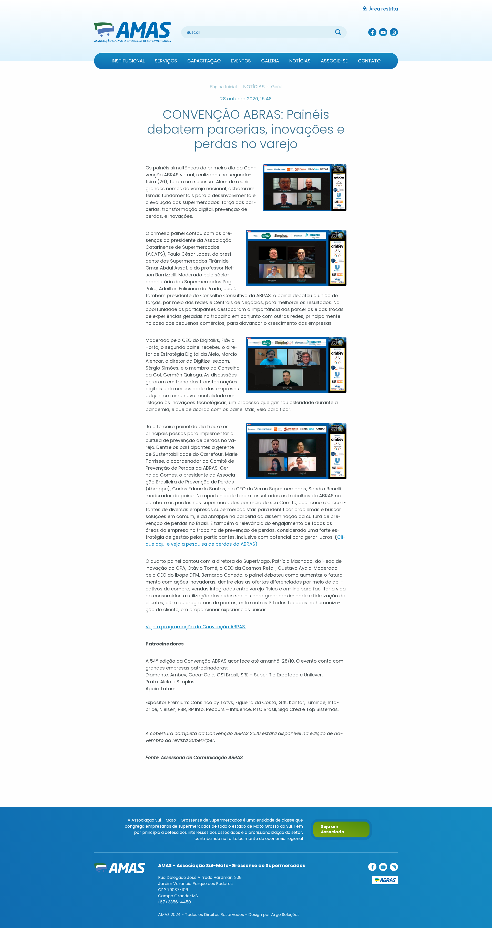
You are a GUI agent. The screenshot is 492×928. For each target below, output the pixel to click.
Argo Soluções (285, 915)
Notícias (300, 61)
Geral (276, 86)
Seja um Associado (332, 829)
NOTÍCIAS (254, 86)
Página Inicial (223, 86)
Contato (369, 61)
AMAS (132, 32)
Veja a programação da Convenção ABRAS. (196, 626)
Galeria (270, 61)
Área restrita (383, 9)
